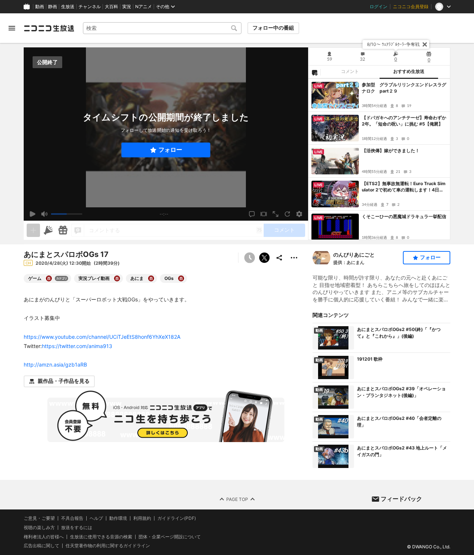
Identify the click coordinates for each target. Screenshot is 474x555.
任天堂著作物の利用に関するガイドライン (108, 546)
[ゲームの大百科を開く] (49, 278)
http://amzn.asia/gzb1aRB (55, 364)
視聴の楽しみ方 (39, 527)
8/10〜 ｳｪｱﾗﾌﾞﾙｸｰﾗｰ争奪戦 (393, 44)
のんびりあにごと (354, 254)
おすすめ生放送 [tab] (408, 71)
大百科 (111, 6)
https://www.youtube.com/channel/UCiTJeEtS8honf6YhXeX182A (102, 337)
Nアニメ (143, 6)
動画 (39, 6)
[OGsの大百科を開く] (181, 278)
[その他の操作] (294, 258)
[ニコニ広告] (48, 230)
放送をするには (76, 527)
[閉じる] (424, 44)
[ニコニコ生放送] (49, 28)
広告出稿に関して (41, 545)
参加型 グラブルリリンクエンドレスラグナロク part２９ (404, 88)
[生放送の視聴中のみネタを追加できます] (33, 230)
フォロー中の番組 (273, 28)
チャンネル (90, 6)
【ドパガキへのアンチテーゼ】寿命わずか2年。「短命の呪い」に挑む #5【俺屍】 (404, 121)
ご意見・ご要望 (39, 518)
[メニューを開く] (11, 28)
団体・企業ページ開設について (169, 536)
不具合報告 (72, 518)
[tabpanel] (379, 159)
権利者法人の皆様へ (44, 536)
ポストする (264, 258)
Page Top (237, 499)
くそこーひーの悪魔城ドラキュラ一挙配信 (404, 216)
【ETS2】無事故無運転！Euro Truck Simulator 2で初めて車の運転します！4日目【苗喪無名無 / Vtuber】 (403, 187)
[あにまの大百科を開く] (151, 278)
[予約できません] (249, 258)
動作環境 (118, 518)
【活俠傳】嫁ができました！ (391, 150)
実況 (126, 6)
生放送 (67, 6)
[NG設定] (314, 72)
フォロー (170, 150)
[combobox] (162, 28)
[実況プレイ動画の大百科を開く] (117, 278)
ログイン (378, 6)
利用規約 (142, 518)
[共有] (279, 258)
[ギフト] (63, 230)
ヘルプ (96, 518)
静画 (52, 6)
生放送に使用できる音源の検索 (101, 536)
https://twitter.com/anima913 (77, 346)
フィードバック (401, 498)
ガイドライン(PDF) (176, 518)
